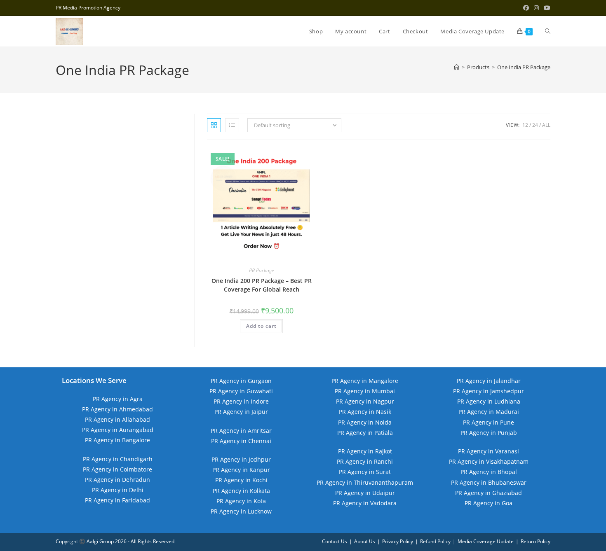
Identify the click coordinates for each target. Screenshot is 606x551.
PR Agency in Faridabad (117, 500)
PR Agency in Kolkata (241, 491)
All (546, 124)
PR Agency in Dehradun (117, 479)
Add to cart (261, 325)
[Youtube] (545, 8)
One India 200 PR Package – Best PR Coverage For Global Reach (261, 285)
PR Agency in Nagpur (365, 401)
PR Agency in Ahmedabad (117, 409)
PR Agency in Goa (488, 503)
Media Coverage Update (486, 541)
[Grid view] (214, 125)
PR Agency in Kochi (241, 480)
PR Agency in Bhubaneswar (488, 482)
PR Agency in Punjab (488, 433)
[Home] (456, 67)
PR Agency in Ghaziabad (488, 493)
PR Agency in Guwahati (241, 391)
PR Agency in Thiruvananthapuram (365, 482)
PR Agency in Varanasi (488, 451)
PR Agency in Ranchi (365, 461)
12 (525, 124)
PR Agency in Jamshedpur (488, 391)
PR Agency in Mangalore (364, 381)
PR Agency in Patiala (365, 433)
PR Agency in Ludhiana (488, 401)
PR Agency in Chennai (241, 441)
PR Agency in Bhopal (488, 472)
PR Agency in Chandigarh (118, 459)
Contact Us (334, 541)
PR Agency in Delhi (117, 490)
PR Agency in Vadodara (365, 503)
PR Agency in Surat (365, 472)
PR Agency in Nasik (365, 412)
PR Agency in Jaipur (241, 412)
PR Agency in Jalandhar (489, 381)
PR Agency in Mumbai (365, 391)
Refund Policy (435, 541)
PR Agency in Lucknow (241, 511)
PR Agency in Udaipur (365, 493)
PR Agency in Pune (488, 422)
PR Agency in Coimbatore (117, 469)
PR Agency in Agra (118, 399)
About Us (364, 541)
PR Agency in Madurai (488, 412)
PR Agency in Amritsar (241, 430)
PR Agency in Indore (241, 401)
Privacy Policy (397, 541)
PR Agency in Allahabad (117, 419)
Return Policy (535, 541)
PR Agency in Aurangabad (117, 430)
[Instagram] (536, 8)
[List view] (232, 125)
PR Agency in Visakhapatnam (488, 461)
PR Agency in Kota (241, 501)
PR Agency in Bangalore (117, 440)
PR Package (261, 270)
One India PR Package (523, 67)
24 (535, 124)
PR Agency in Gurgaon (241, 381)
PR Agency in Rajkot (365, 451)
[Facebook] (526, 8)
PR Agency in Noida (365, 422)
